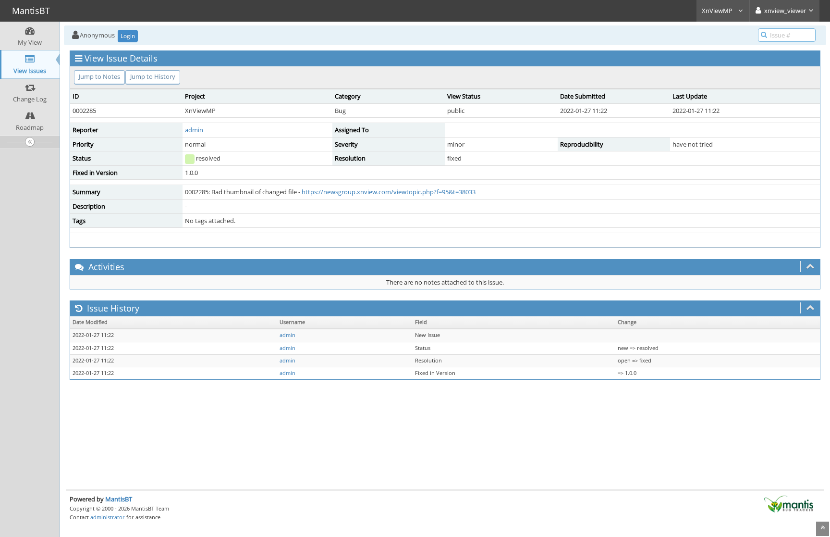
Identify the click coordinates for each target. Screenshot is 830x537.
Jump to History (152, 76)
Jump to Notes (99, 76)
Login (128, 36)
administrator (107, 517)
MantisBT (118, 499)
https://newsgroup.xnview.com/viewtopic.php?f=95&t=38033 (389, 191)
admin (194, 129)
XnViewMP (717, 10)
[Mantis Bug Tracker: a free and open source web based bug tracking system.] (788, 503)
